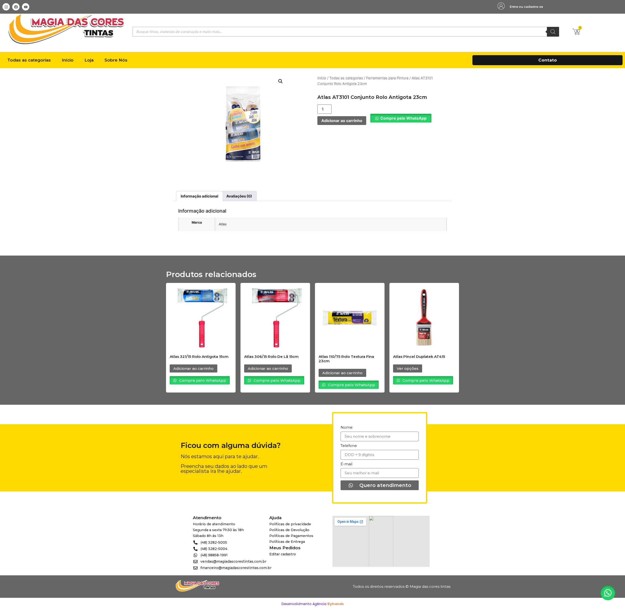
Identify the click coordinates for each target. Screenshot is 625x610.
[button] (280, 81)
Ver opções (407, 368)
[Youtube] (25, 6)
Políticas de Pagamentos (291, 536)
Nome (347, 427)
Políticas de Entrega (287, 541)
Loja (89, 60)
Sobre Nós (115, 60)
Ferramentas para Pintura (387, 78)
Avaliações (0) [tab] (239, 196)
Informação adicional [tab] (199, 196)
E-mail (346, 464)
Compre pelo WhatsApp (403, 118)
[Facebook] (16, 6)
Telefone (349, 446)
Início (67, 60)
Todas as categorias (29, 60)
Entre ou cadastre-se (526, 7)
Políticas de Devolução (289, 530)
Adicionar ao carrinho (341, 120)
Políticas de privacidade (290, 524)
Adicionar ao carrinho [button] (193, 368)
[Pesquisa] (553, 32)
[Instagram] (6, 6)
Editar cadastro (282, 554)
